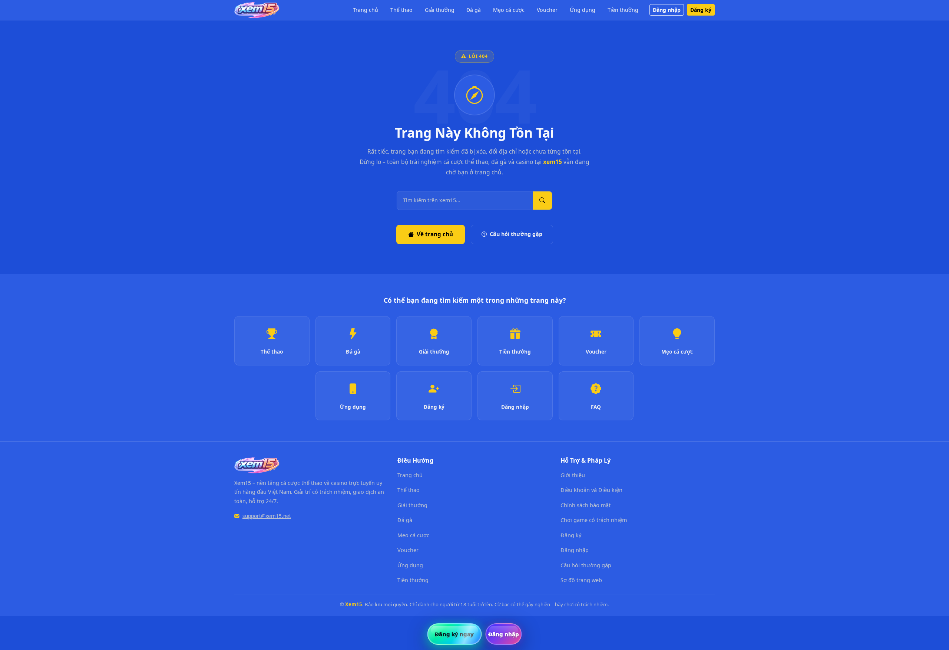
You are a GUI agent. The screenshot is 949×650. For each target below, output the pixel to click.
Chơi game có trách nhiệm (594, 519)
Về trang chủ (435, 234)
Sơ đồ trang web (581, 580)
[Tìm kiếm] (542, 200)
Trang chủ (365, 9)
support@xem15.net (266, 515)
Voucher (547, 9)
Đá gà (473, 9)
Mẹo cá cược (509, 9)
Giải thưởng (439, 9)
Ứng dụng (582, 9)
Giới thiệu (573, 475)
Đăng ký (700, 9)
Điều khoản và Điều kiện (591, 489)
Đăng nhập (667, 9)
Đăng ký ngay (454, 634)
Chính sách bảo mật (586, 505)
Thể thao (401, 9)
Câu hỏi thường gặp (516, 233)
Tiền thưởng (623, 9)
